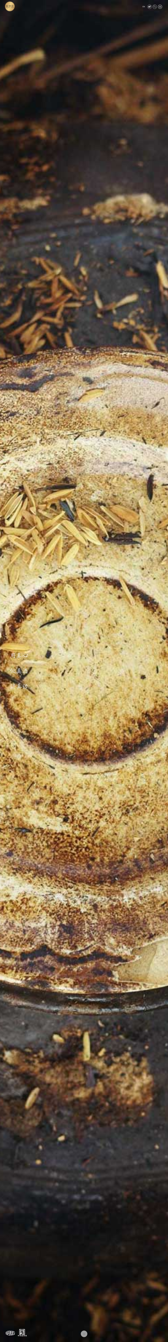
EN (144, 7)
